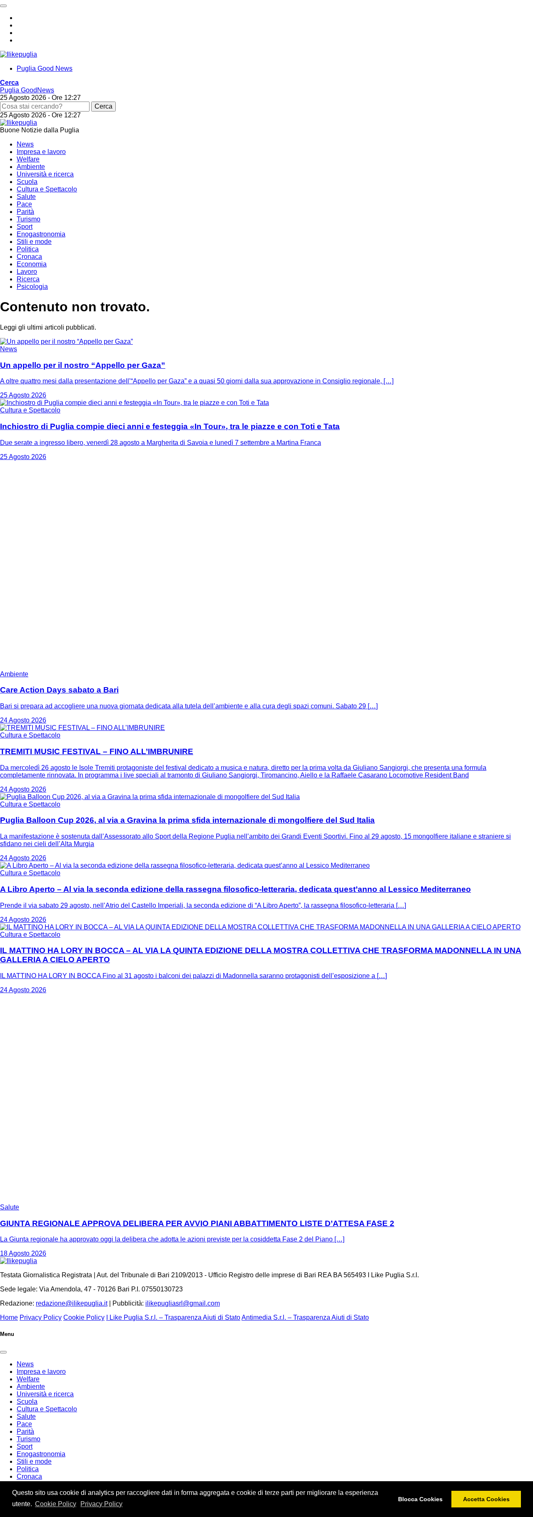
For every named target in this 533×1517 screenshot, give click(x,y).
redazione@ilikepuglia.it (71, 1303)
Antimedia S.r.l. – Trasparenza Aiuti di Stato (305, 1317)
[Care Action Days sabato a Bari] (104, 666)
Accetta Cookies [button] (486, 1499)
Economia (32, 264)
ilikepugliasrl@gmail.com (182, 1303)
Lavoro (27, 271)
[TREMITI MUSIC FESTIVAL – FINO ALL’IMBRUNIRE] (82, 727)
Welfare (28, 159)
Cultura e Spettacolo (47, 189)
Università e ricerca (45, 174)
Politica (28, 249)
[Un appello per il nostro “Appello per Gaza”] (66, 341)
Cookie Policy (55, 1503)
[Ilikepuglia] (18, 54)
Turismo (28, 219)
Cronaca (29, 256)
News (25, 144)
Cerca (103, 106)
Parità (25, 211)
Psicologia (32, 286)
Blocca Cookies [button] (420, 1499)
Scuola (27, 181)
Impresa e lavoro (41, 151)
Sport (24, 226)
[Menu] (3, 6)
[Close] (3, 1352)
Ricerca (28, 279)
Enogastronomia (41, 234)
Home (9, 1317)
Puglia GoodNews (27, 90)
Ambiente (31, 166)
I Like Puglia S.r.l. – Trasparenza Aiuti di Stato (173, 1317)
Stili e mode (34, 241)
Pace (24, 204)
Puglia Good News (44, 68)
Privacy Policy (101, 1503)
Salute (26, 196)
